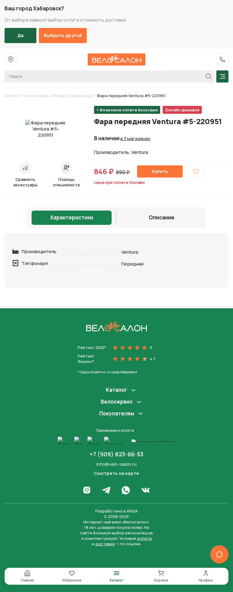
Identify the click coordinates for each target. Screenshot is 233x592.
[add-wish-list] (195, 171)
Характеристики (71, 217)
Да (20, 35)
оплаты (144, 538)
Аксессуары (37, 95)
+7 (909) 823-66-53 (117, 454)
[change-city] (11, 59)
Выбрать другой (63, 35)
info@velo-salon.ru (116, 464)
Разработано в (116, 511)
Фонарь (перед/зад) (72, 95)
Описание (161, 217)
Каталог (13, 95)
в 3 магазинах (135, 139)
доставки (105, 543)
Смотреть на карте (116, 473)
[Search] (207, 76)
